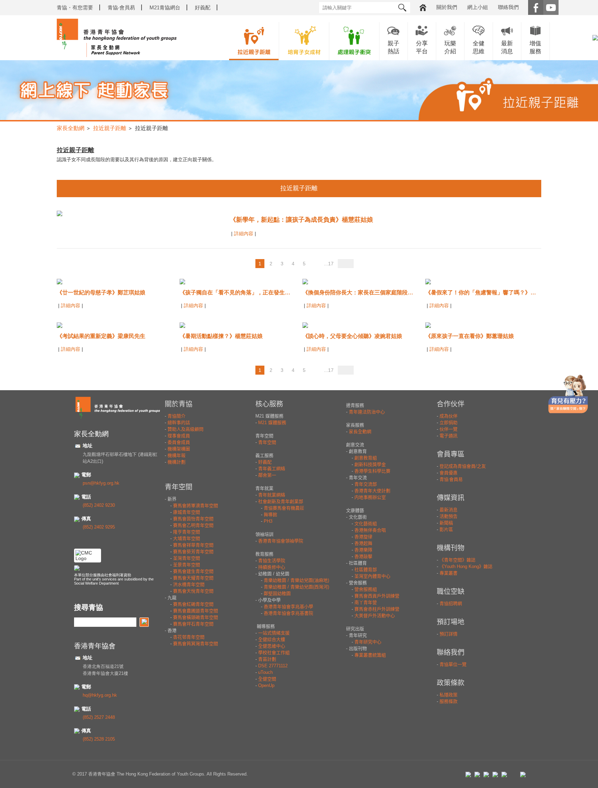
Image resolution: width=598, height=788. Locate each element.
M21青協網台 (165, 7)
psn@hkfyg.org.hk (101, 483)
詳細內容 (244, 233)
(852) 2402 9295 (99, 527)
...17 (329, 263)
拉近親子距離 (109, 128)
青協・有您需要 (75, 7)
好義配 (202, 7)
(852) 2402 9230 (99, 505)
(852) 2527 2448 (99, 717)
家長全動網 (70, 128)
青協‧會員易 (121, 7)
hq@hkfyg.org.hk (100, 695)
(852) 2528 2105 (99, 739)
